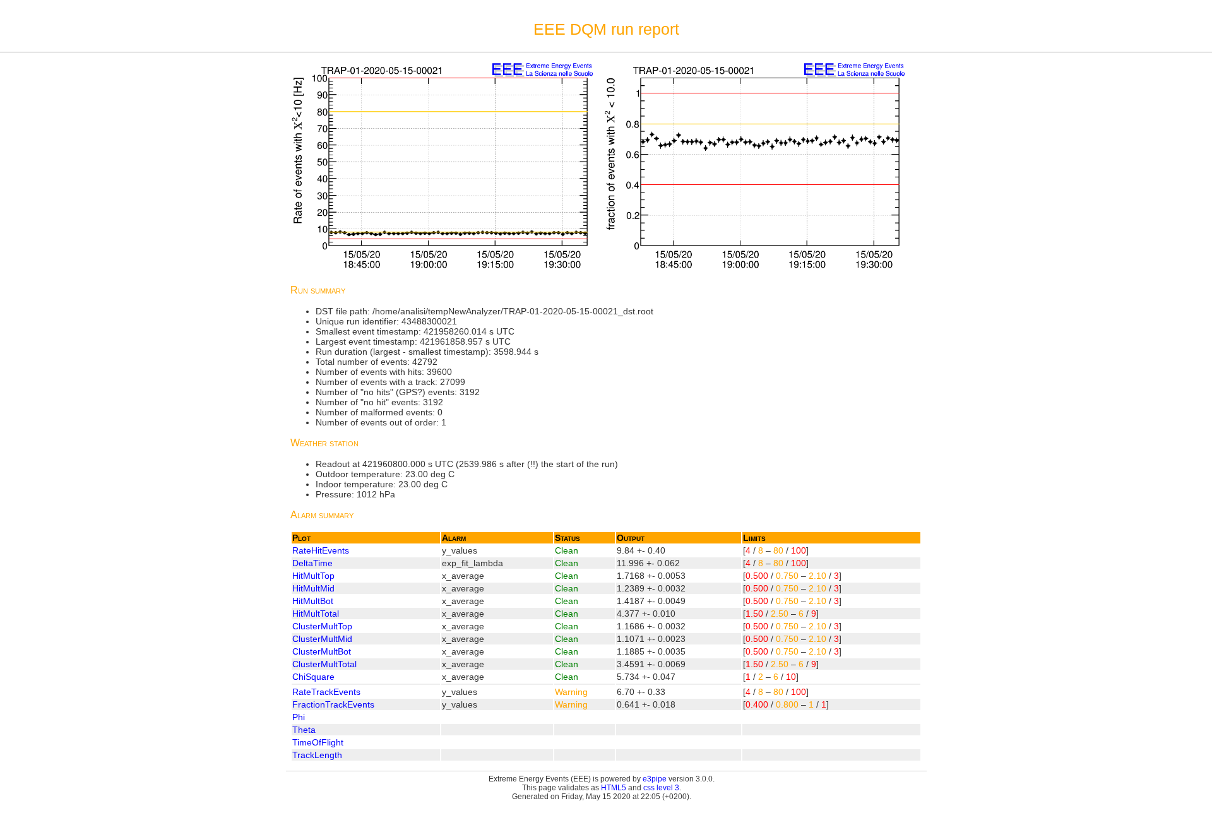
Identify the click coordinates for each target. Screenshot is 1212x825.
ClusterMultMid (322, 639)
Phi (298, 717)
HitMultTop (313, 576)
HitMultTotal (315, 613)
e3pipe (655, 779)
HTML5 (613, 787)
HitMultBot (312, 601)
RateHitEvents (320, 550)
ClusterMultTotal (324, 664)
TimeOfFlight (317, 742)
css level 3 (661, 787)
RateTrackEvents (326, 692)
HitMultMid (313, 588)
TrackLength (317, 755)
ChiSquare (313, 677)
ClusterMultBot (321, 651)
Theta (304, 730)
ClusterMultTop (322, 626)
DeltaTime (312, 563)
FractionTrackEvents (333, 704)
